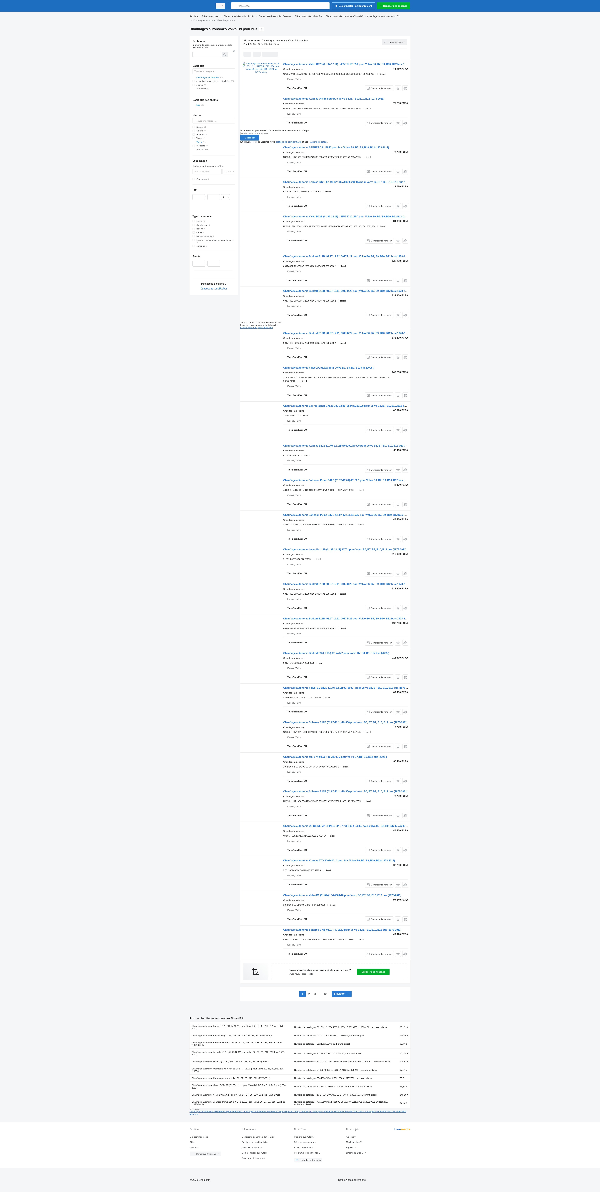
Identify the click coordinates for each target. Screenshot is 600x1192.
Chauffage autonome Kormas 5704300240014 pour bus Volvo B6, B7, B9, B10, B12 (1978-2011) (339, 860)
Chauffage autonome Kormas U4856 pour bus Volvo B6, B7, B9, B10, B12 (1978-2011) (333, 98)
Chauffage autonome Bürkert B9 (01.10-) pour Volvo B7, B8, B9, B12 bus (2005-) (232, 1035)
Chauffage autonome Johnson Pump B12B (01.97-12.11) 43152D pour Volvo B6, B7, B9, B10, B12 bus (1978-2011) (350, 515)
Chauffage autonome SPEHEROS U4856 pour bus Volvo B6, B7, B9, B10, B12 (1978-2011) (336, 147)
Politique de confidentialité (255, 1142)
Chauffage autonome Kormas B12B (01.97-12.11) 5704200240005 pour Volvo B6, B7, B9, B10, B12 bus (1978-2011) (350, 445)
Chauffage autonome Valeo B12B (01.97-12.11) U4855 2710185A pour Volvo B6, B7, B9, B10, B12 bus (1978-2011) (349, 64)
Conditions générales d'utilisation (258, 1137)
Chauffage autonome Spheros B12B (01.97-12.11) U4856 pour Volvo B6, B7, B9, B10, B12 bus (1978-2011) (345, 722)
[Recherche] (234, 6)
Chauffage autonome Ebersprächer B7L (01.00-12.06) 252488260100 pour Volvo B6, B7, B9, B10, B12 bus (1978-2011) (352, 406)
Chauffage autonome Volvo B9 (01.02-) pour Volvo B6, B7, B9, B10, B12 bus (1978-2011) (236, 1095)
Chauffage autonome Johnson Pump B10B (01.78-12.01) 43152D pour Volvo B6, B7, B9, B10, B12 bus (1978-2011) (350, 480)
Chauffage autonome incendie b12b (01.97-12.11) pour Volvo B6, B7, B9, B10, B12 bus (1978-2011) (238, 1053)
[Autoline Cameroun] (201, 6)
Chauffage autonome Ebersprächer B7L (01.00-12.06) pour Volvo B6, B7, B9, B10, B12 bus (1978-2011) (237, 1043)
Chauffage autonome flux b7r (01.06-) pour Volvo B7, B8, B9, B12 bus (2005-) (230, 1061)
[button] (398, 88)
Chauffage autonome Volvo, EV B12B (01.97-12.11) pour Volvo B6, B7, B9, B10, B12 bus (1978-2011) (239, 1086)
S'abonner (250, 137)
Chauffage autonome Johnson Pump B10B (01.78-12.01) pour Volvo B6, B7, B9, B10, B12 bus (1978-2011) (238, 1103)
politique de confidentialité (288, 142)
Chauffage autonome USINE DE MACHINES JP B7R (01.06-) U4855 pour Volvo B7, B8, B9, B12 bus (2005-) (345, 826)
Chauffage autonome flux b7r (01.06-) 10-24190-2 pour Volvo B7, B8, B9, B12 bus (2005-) (335, 757)
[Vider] (234, 51)
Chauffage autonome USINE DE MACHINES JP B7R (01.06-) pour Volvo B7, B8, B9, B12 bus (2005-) (237, 1069)
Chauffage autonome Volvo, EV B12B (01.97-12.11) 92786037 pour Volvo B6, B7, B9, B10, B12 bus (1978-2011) (347, 688)
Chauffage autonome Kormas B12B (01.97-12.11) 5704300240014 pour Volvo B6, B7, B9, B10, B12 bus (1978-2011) (350, 182)
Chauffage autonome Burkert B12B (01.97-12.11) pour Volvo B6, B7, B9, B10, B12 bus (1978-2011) (238, 1027)
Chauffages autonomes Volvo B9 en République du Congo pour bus (276, 1111)
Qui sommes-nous (199, 1137)
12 (325, 994)
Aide (192, 1142)
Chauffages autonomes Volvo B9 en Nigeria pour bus (216, 1111)
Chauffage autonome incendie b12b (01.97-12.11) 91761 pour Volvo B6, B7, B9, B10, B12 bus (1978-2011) (344, 549)
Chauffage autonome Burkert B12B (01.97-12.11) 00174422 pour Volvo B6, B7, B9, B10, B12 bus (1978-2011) (346, 256)
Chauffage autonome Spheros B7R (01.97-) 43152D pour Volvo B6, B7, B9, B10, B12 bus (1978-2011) (342, 929)
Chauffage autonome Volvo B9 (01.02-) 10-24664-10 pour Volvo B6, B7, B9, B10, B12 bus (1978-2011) (342, 895)
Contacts (194, 1147)
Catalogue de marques (253, 1158)
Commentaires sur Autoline (255, 1153)
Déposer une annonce (373, 972)
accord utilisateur (318, 142)
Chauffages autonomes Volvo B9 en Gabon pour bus (336, 1111)
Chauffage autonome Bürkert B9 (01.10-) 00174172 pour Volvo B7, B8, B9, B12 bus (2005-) (336, 653)
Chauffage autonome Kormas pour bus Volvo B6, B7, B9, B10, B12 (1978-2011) (231, 1078)
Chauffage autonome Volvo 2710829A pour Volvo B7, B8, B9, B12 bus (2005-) (328, 367)
